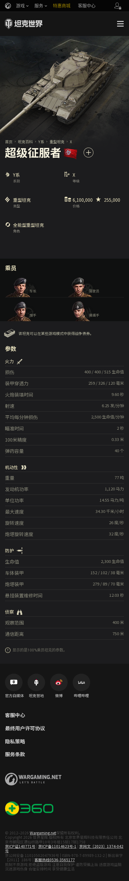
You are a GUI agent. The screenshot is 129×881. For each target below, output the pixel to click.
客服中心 (15, 715)
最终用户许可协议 (25, 728)
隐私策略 (15, 741)
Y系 (41, 141)
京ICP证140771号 (20, 846)
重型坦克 (56, 141)
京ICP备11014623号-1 (57, 846)
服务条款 (15, 754)
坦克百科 (25, 141)
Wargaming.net (43, 832)
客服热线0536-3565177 (54, 859)
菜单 (120, 24)
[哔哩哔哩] (81, 682)
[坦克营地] (36, 682)
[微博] (59, 682)
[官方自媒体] (14, 682)
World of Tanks (24, 24)
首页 (9, 141)
